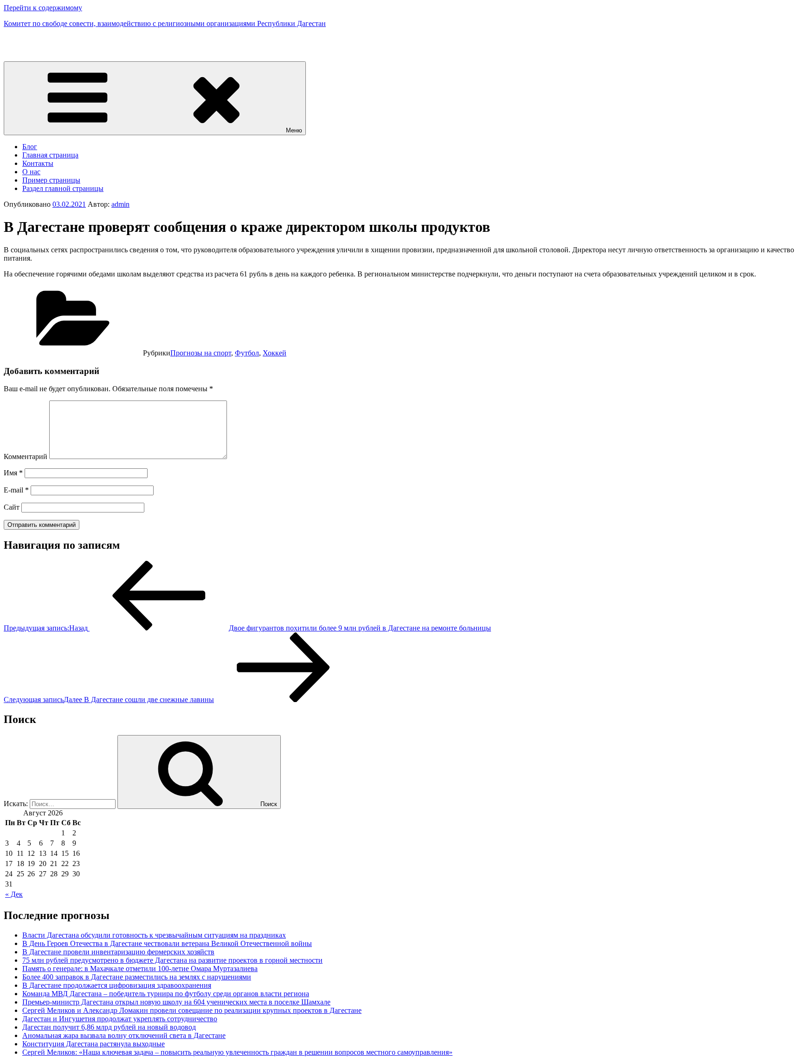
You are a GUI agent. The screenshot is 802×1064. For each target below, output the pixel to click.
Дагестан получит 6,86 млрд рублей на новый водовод (109, 1027)
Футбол (247, 353)
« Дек (14, 894)
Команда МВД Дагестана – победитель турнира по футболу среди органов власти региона (165, 994)
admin (120, 204)
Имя (13, 473)
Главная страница (50, 155)
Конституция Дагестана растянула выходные (93, 1044)
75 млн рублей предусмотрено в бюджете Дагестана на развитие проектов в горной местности (172, 960)
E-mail (16, 490)
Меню (294, 130)
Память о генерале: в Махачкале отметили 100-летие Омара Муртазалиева (140, 968)
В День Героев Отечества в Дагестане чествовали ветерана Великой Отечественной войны (167, 943)
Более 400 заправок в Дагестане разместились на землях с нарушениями (136, 977)
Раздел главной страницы (62, 188)
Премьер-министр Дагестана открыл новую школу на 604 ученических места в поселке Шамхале (176, 1002)
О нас (31, 172)
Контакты (37, 163)
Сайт (11, 507)
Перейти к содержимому (43, 8)
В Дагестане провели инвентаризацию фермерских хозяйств (118, 952)
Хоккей (274, 353)
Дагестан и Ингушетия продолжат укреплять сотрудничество (119, 1019)
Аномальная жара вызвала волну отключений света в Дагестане (124, 1035)
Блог (29, 147)
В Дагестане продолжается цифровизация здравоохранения (116, 985)
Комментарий (25, 456)
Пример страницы (51, 180)
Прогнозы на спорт (200, 353)
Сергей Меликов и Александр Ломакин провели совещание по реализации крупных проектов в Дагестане (192, 1010)
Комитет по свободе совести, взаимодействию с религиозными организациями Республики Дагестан (165, 23)
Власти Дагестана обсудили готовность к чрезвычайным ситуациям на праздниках (154, 935)
